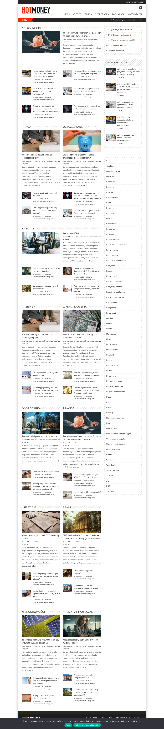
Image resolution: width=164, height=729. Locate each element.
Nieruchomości (33, 611)
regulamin (91, 717)
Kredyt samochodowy (115, 266)
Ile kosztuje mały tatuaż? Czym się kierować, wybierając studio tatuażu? (45, 576)
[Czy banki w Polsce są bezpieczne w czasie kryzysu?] (67, 588)
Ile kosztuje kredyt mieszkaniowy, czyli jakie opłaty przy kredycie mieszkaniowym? (46, 680)
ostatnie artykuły (119, 62)
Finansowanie (112, 198)
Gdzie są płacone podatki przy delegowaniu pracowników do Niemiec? (45, 210)
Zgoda (68, 725)
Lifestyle (29, 507)
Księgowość (111, 308)
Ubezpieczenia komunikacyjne (118, 434)
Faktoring (110, 187)
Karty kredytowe (112, 239)
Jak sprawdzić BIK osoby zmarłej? (87, 492)
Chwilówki (110, 166)
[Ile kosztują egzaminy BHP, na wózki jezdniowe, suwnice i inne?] (26, 390)
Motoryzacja (134, 14)
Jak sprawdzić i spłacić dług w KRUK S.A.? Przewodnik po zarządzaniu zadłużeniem (45, 73)
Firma (108, 203)
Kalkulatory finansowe (115, 51)
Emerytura (110, 182)
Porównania (111, 376)
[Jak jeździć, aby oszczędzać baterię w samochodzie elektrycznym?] (26, 91)
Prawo (108, 407)
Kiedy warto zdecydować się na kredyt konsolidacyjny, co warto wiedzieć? (86, 288)
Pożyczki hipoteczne (114, 386)
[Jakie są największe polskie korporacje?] (41, 423)
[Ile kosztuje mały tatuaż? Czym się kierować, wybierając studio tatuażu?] (26, 576)
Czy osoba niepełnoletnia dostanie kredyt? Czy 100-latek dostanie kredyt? (86, 271)
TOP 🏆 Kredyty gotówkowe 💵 (119, 30)
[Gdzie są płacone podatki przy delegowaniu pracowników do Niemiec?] (26, 210)
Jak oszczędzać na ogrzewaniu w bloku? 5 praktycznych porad (126, 104)
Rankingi (109, 423)
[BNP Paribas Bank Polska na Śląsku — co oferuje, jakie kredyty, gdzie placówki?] (82, 522)
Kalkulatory (110, 234)
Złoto (108, 481)
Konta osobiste (112, 255)
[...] (77, 63)
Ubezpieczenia (112, 428)
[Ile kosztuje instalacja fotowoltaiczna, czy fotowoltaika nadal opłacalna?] (41, 626)
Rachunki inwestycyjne (115, 418)
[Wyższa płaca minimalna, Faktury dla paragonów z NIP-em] (82, 321)
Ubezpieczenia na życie (115, 444)
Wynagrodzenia (75, 306)
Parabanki (110, 355)
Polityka (109, 371)
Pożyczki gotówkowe (114, 381)
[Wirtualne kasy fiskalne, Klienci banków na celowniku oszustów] (67, 375)
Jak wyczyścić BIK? (72, 233)
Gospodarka (102, 14)
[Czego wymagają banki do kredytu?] (67, 573)
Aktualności (31, 27)
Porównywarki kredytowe (116, 45)
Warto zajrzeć (111, 460)
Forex (108, 208)
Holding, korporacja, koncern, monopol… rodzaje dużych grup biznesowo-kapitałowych (46, 486)
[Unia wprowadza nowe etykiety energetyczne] (26, 375)
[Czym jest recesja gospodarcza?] (26, 474)
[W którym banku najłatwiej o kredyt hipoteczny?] (67, 677)
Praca (88, 14)
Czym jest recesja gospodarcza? (46, 471)
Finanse (68, 408)
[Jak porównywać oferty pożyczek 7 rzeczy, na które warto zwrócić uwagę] (41, 42)
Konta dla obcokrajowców (116, 245)
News (67, 14)
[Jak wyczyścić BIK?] (41, 243)
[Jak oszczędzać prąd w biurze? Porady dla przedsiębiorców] (67, 91)
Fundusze (110, 213)
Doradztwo (110, 176)
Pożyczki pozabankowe (115, 392)
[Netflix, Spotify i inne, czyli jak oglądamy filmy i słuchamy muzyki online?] (26, 593)
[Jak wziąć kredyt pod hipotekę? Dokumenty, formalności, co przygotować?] (67, 692)
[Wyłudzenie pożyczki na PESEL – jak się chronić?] (41, 522)
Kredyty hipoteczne (78, 611)
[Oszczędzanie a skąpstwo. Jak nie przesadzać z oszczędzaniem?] (82, 141)
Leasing (109, 318)
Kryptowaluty (111, 302)
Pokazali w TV (112, 365)
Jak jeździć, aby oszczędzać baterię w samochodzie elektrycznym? (44, 91)
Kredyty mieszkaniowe (115, 297)
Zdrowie (109, 476)
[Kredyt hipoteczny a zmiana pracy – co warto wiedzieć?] (26, 271)
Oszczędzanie (73, 126)
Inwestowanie (111, 229)
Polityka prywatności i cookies (87, 725)
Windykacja (111, 465)
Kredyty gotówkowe (114, 281)
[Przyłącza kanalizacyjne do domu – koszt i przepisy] (26, 698)
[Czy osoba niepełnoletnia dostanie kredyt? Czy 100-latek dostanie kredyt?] (67, 271)
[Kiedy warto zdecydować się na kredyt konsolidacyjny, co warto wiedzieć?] (67, 288)
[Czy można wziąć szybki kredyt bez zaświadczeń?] (26, 288)
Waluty (109, 455)
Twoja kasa (118, 14)
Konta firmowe (112, 250)
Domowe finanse (113, 171)
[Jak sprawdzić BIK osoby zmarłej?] (67, 495)
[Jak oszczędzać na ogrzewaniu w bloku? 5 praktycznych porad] (67, 73)
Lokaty (109, 329)
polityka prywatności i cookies (125, 717)
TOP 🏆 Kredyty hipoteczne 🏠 (118, 35)
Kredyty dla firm (112, 276)
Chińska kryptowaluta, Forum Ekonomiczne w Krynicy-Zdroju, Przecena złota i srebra (86, 390)
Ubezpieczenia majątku (115, 439)
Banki (67, 507)
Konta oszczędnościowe (116, 260)
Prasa (108, 402)
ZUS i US (110, 491)
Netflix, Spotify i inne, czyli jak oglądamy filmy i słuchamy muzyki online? (46, 593)
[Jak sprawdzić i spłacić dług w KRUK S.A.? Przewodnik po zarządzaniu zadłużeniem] (26, 73)
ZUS (108, 486)
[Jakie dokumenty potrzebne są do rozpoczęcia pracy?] (41, 141)
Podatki (109, 360)
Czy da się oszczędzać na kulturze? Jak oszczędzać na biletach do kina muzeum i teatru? (46, 109)
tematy (103, 717)
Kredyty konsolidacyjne (115, 292)
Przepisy (28, 306)
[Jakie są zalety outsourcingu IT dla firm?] (26, 195)
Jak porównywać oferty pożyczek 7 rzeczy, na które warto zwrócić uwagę (123, 20)
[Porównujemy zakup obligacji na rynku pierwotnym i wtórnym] (67, 109)
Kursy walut (111, 313)
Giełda (109, 218)
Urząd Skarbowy (113, 449)
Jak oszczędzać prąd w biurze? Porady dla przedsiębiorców (126, 137)
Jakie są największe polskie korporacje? (40, 436)
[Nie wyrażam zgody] (161, 723)
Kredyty (77, 14)
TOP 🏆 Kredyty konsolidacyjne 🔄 (120, 40)
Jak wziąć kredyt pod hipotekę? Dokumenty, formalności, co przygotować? (86, 692)
